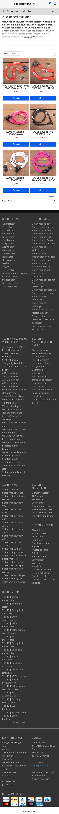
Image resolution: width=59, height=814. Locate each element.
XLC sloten (37, 566)
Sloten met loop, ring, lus (14, 555)
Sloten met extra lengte (13, 575)
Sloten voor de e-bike (42, 236)
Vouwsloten (8, 233)
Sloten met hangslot (12, 578)
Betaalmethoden (10, 762)
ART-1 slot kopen (10, 373)
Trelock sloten (39, 556)
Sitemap (6, 775)
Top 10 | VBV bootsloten (14, 712)
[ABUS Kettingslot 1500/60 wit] (16, 162)
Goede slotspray (40, 350)
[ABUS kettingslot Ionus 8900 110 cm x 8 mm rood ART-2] (16, 70)
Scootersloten (39, 316)
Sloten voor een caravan (44, 289)
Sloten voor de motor (42, 227)
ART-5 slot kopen (10, 386)
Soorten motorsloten (42, 509)
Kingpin (5, 266)
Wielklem (6, 263)
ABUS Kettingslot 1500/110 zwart (43, 133)
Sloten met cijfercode (12, 492)
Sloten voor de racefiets (43, 243)
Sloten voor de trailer (42, 260)
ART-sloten (37, 496)
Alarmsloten (8, 246)
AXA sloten (37, 530)
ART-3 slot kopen (10, 379)
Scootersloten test (11, 462)
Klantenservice (9, 772)
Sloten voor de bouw (42, 269)
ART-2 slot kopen (10, 376)
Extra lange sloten (40, 492)
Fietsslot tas (38, 386)
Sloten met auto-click (12, 562)
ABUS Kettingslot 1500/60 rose (16, 133)
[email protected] (40, 765)
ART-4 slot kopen (10, 383)
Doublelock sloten (40, 543)
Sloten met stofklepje (12, 565)
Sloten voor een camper (43, 293)
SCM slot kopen (10, 359)
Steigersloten (8, 279)
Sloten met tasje (10, 558)
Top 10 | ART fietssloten (14, 676)
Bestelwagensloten (11, 283)
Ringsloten (7, 227)
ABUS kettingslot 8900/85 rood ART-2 (43, 87)
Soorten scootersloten (43, 506)
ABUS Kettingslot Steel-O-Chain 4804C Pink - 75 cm (43, 180)
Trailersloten (8, 269)
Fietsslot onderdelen (42, 389)
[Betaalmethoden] (6, 799)
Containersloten (10, 276)
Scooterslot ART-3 (11, 455)
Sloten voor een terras (43, 309)
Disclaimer (7, 755)
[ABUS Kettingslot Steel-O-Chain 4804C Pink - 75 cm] (43, 162)
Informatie (15, 98)
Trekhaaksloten (9, 286)
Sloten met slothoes (12, 548)
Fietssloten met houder (13, 581)
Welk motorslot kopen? (13, 442)
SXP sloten (37, 553)
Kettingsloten (8, 223)
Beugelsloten (8, 236)
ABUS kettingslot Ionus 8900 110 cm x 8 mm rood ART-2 (16, 88)
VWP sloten (37, 563)
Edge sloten (37, 546)
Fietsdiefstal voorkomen (14, 396)
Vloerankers (37, 369)
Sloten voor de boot (41, 223)
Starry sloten (38, 559)
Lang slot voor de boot (43, 515)
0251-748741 (8, 781)
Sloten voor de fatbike (42, 240)
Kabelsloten (8, 240)
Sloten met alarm (10, 489)
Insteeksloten (8, 253)
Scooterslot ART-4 (11, 458)
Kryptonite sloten (40, 549)
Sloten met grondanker (13, 552)
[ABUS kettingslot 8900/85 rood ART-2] (43, 70)
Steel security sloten (41, 569)
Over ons (6, 749)
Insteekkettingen (40, 373)
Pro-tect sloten (39, 533)
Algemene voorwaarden (14, 752)
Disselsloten (8, 230)
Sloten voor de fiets (41, 230)
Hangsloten (7, 256)
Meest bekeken (11, 53)
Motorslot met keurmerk (14, 452)
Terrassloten (38, 499)
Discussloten (8, 260)
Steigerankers (38, 366)
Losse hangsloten (40, 359)
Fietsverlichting (39, 376)
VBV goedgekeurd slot (13, 363)
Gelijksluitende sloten (42, 512)
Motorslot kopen (40, 312)
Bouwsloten (38, 502)
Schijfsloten (8, 243)
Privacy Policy (9, 759)
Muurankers (8, 250)
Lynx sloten (37, 539)
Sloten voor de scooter (43, 233)
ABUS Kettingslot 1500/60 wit (16, 179)
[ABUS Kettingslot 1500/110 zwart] (43, 116)
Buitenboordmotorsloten (14, 273)
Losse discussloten (41, 363)
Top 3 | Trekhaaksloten (14, 722)
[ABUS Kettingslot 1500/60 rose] (16, 116)
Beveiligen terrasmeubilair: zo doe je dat (14, 422)
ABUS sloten (38, 536)
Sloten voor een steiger (43, 279)
